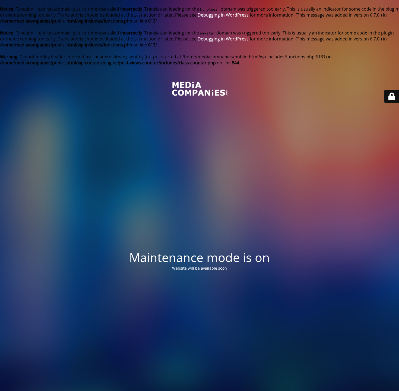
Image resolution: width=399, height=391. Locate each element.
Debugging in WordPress (223, 15)
